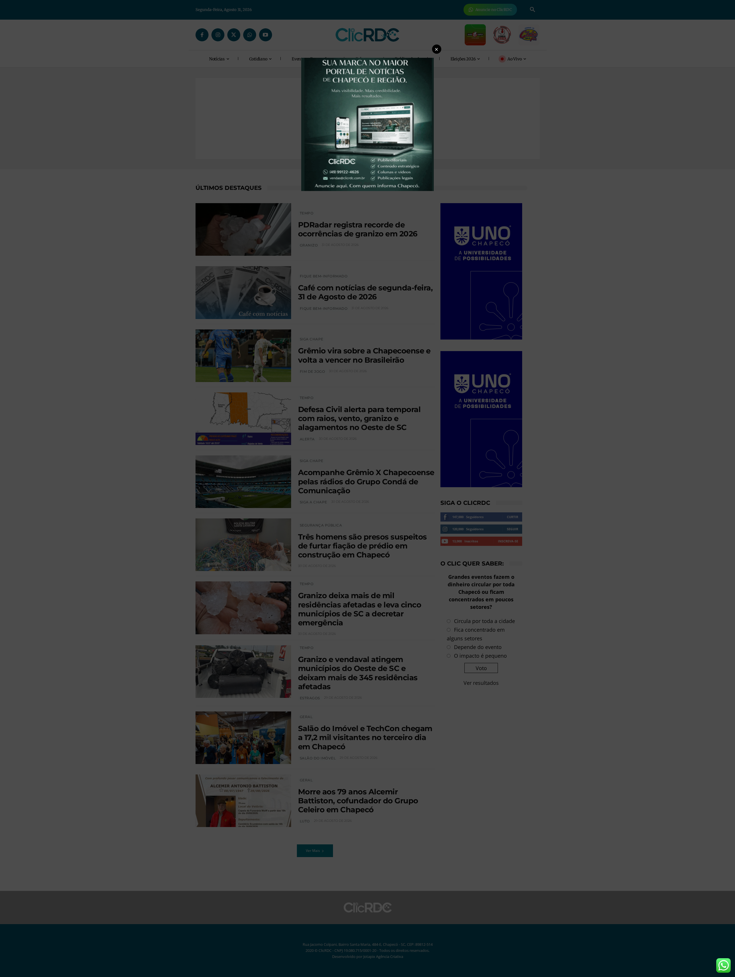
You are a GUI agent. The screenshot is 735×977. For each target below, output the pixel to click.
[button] (436, 49)
